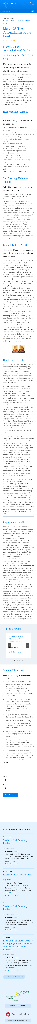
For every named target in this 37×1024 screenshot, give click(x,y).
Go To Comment (11, 864)
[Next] (27, 645)
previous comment (15, 977)
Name (5, 776)
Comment (6, 762)
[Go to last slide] (9, 645)
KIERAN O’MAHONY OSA (17, 874)
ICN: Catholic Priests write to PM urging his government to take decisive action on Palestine (18, 945)
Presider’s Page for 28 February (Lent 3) (16, 638)
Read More (13, 647)
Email (5, 784)
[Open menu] (33, 5)
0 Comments (16, 652)
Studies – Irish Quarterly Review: (15, 842)
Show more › (10, 861)
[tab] (14, 660)
